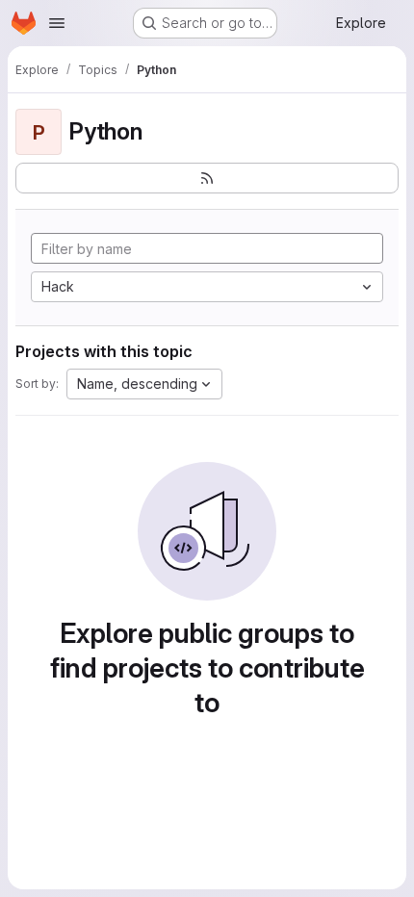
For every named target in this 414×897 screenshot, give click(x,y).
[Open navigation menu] (56, 23)
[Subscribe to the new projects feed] (207, 178)
